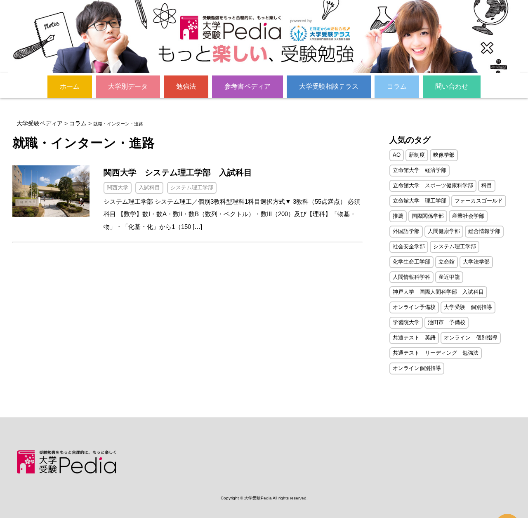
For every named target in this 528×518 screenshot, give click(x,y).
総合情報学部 (484, 231)
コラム (397, 86)
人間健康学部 (444, 231)
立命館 (446, 262)
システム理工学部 (454, 246)
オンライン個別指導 (417, 368)
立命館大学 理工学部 (419, 201)
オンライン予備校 (414, 307)
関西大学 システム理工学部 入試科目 (178, 172)
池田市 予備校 (446, 322)
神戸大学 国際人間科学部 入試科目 (438, 292)
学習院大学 (406, 322)
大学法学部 (476, 262)
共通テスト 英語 (414, 337)
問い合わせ (451, 86)
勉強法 (186, 86)
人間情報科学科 (411, 277)
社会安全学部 (409, 246)
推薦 (398, 216)
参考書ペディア (247, 86)
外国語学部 (406, 231)
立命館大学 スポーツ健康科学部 (433, 185)
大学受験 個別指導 (468, 307)
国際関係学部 (428, 216)
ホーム (70, 86)
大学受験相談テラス (328, 86)
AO (397, 155)
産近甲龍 (449, 277)
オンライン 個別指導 (470, 337)
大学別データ (128, 86)
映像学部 (444, 155)
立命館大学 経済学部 (419, 170)
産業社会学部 (468, 216)
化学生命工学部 (411, 262)
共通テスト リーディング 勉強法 (435, 353)
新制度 (417, 155)
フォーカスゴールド (479, 201)
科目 (486, 185)
